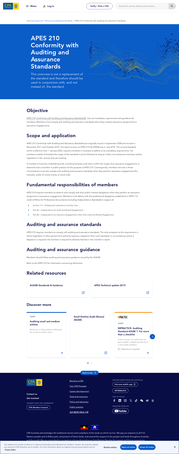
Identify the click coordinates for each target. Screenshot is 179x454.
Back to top (88, 373)
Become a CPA (76, 381)
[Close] (175, 447)
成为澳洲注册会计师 (79, 412)
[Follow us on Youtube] (121, 410)
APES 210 (55, 118)
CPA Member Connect (38, 407)
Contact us (32, 394)
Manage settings (110, 447)
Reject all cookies (128, 447)
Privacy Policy (10, 450)
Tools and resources (79, 397)
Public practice (76, 407)
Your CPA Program (78, 386)
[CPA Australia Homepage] (11, 6)
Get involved (33, 398)
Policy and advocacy (79, 402)
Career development (79, 391)
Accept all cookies (147, 447)
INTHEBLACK (120, 390)
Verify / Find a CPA (99, 6)
